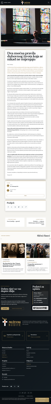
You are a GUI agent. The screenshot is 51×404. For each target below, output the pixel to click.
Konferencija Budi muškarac (8, 368)
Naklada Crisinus (5, 370)
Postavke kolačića (43, 398)
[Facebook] (18, 386)
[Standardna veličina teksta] (23, 393)
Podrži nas (4, 355)
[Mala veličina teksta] (20, 393)
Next (50, 239)
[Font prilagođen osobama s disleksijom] (31, 393)
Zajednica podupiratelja (17, 308)
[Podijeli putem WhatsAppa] (11, 207)
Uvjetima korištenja (22, 399)
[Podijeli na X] (18, 207)
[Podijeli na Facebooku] (8, 207)
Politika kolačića (30, 396)
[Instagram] (14, 386)
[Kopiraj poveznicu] (26, 207)
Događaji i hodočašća (30, 353)
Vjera (25, 195)
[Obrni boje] (28, 393)
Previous (1, 239)
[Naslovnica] (25, 2)
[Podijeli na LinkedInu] (15, 207)
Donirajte (5, 308)
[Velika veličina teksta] (25, 393)
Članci (27, 351)
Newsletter (28, 368)
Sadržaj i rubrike (29, 357)
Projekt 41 (4, 364)
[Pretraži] (48, 2)
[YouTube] (11, 386)
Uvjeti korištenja (21, 396)
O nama (3, 351)
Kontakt (3, 353)
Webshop (4, 357)
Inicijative (4, 366)
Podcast (28, 355)
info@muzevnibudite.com (9, 379)
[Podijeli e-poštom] (22, 207)
